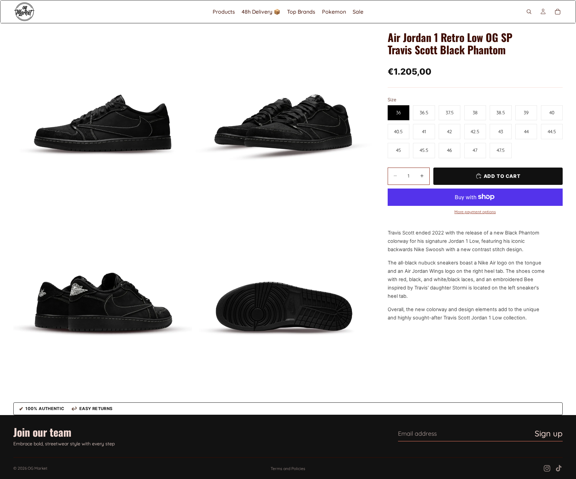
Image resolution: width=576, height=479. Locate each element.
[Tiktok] (559, 468)
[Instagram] (547, 468)
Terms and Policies (288, 468)
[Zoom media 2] (282, 112)
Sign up (549, 433)
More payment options (475, 212)
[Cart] (557, 11)
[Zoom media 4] (282, 292)
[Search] (529, 11)
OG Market (37, 468)
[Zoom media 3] (102, 292)
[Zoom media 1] (102, 112)
